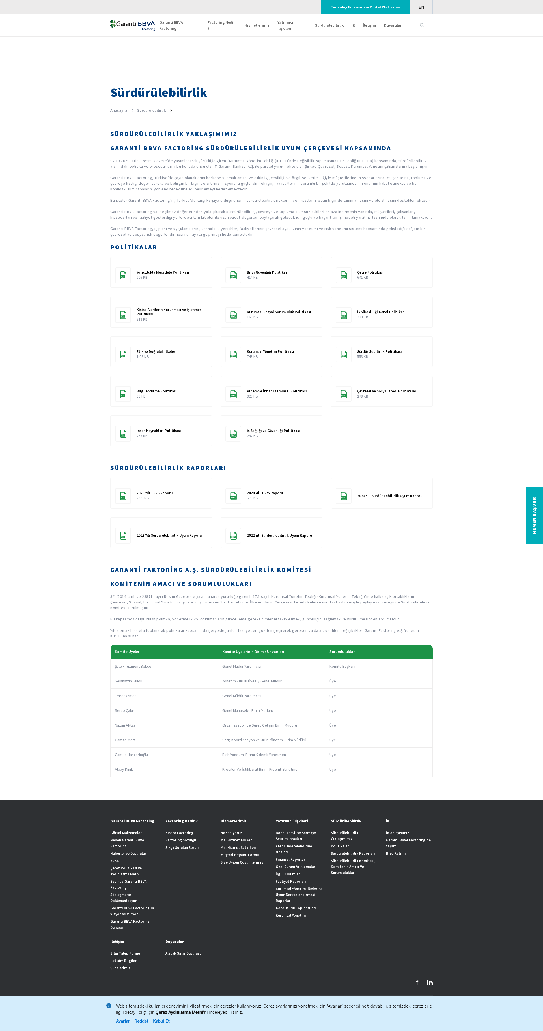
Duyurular (393, 25)
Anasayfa (118, 110)
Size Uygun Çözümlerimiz (242, 862)
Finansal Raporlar (290, 859)
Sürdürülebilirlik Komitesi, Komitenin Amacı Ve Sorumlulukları (353, 866)
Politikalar (340, 846)
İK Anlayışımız (397, 832)
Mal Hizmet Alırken (236, 840)
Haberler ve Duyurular (128, 853)
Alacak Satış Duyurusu (183, 953)
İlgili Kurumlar (288, 874)
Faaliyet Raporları (291, 881)
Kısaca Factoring (179, 832)
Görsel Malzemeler (126, 832)
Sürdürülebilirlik (329, 25)
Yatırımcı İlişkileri (285, 25)
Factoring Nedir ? (221, 25)
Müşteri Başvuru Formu (240, 854)
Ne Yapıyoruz (231, 832)
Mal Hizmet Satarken (238, 847)
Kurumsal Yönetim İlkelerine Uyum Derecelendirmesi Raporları (299, 894)
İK (353, 25)
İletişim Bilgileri (124, 960)
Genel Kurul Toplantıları (296, 908)
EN (421, 7)
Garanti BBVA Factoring (171, 25)
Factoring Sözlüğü (180, 840)
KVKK (114, 860)
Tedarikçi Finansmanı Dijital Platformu (365, 7)
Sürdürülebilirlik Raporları (353, 853)
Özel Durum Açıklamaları (296, 866)
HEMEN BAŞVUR (534, 515)
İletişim (369, 25)
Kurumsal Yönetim (291, 915)
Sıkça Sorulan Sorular (183, 847)
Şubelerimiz (120, 968)
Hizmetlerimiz (257, 25)
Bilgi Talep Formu (125, 953)
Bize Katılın (396, 853)
